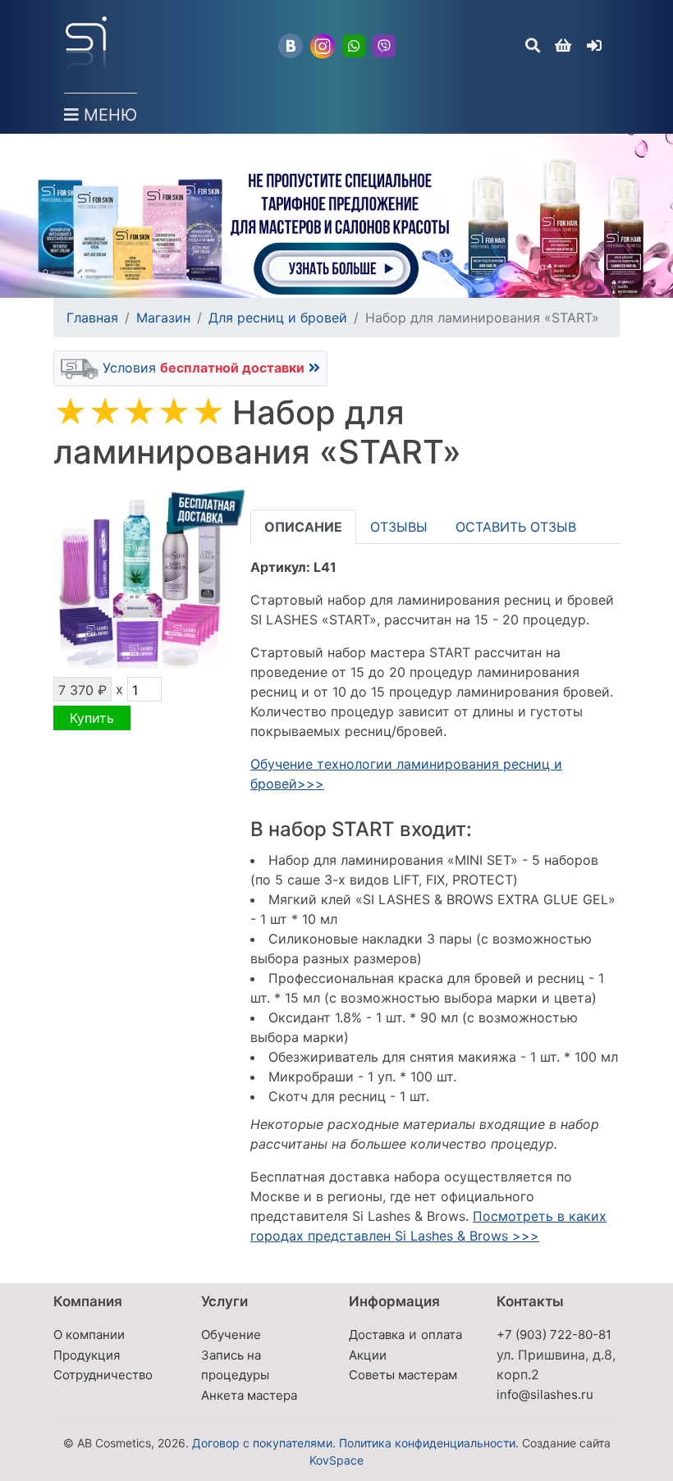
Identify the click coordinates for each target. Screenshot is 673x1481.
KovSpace (336, 1460)
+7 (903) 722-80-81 (554, 1334)
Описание (303, 527)
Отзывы (399, 527)
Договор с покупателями (262, 1443)
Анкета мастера (249, 1395)
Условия (201, 367)
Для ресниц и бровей (277, 317)
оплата (441, 1334)
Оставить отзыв (516, 527)
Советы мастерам (403, 1375)
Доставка (377, 1334)
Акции (368, 1355)
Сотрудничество (103, 1375)
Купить (92, 718)
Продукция (86, 1355)
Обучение (231, 1334)
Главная (92, 317)
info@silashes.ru (545, 1394)
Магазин (163, 317)
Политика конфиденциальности (427, 1443)
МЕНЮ (108, 115)
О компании (89, 1334)
